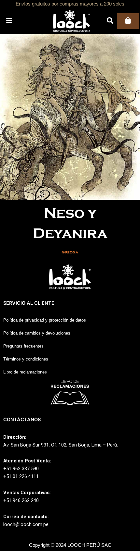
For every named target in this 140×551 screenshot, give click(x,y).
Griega (70, 252)
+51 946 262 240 (21, 500)
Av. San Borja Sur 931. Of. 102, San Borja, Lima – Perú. (60, 445)
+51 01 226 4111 (21, 476)
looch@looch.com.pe (26, 524)
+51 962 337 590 (21, 468)
